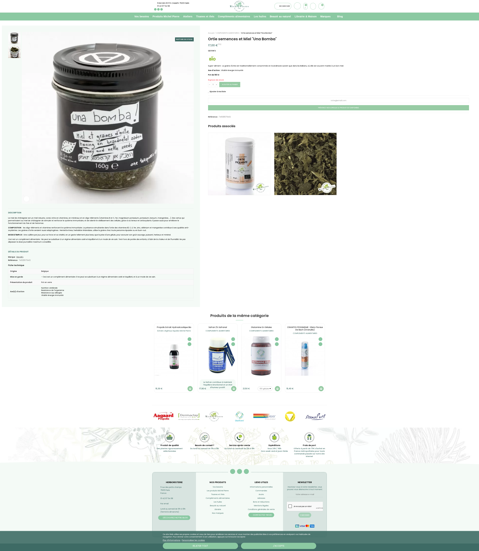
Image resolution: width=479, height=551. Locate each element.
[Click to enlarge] (26, 199)
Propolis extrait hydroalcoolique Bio (174, 327)
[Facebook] (155, 9)
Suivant (467, 33)
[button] (147, 360)
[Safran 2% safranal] (218, 356)
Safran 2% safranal (218, 327)
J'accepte (278, 545)
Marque (11, 257)
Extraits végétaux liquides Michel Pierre (174, 331)
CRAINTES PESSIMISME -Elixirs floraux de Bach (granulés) (305, 328)
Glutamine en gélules (261, 327)
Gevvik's (19, 257)
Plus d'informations (171, 540)
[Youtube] (158, 9)
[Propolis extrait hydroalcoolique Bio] (174, 356)
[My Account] (313, 6)
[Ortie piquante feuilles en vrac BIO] (305, 164)
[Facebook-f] (232, 471)
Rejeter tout (200, 545)
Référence (12, 260)
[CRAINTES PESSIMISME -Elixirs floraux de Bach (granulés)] (305, 356)
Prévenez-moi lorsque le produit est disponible (338, 107)
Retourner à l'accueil (464, 33)
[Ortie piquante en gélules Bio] (239, 164)
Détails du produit (18, 251)
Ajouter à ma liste (218, 91)
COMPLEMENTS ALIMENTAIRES (218, 331)
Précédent (461, 33)
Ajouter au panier (230, 84)
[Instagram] (161, 9)
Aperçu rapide (189, 344)
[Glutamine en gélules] (261, 356)
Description (14, 212)
